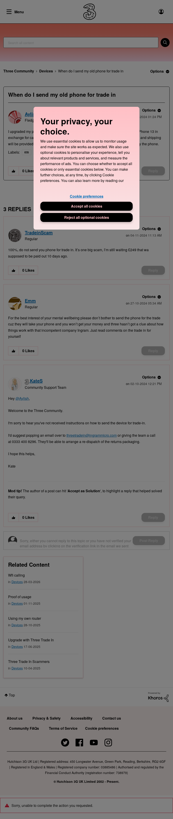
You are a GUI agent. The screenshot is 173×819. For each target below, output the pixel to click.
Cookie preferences (86, 196)
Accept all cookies (86, 206)
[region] (86, 168)
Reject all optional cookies (86, 217)
